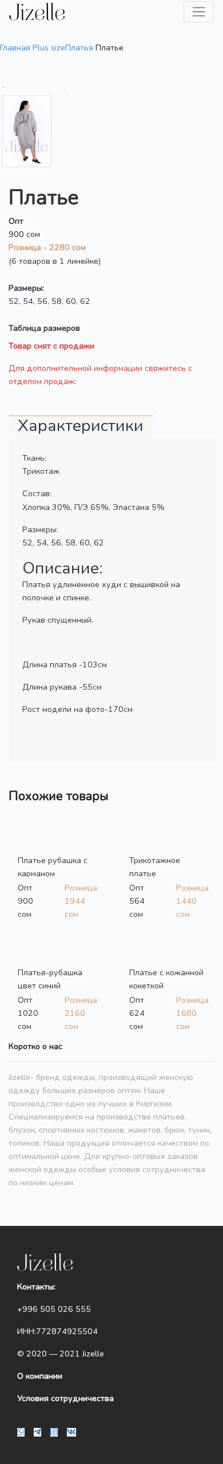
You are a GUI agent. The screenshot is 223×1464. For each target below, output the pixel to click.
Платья (79, 47)
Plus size (49, 47)
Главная (15, 47)
